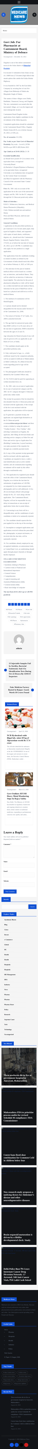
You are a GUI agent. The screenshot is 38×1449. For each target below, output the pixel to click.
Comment (7, 844)
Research (7, 1014)
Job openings (12, 617)
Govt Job (29, 609)
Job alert (27, 613)
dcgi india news (9, 1380)
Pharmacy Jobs (19, 624)
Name (5, 861)
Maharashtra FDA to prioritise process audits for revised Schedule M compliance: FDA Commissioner (23, 1411)
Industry (7, 984)
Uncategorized (8, 57)
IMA (5, 979)
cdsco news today (9, 1376)
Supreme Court (9, 1019)
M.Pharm (14, 620)
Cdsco (6, 930)
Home (5, 30)
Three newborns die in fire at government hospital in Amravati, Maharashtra (22, 1399)
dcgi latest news (23, 1380)
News (6, 989)
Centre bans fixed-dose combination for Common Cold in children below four (23, 1423)
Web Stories (8, 1353)
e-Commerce (8, 939)
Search (6, 899)
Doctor (6, 935)
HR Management (10, 974)
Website (6, 881)
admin (19, 648)
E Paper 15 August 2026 (12, 1357)
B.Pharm (9, 609)
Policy (6, 1009)
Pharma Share (9, 1004)
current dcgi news (25, 1376)
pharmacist (24, 620)
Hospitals (7, 964)
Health (6, 954)
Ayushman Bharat (10, 920)
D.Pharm (19, 609)
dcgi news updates (20, 1383)
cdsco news (23, 1372)
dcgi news (7, 1383)
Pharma (7, 994)
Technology (8, 1029)
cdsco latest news (9, 1372)
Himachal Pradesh (14, 613)
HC (5, 949)
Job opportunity (25, 617)
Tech (5, 1024)
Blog (5, 924)
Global (6, 945)
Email (5, 871)
